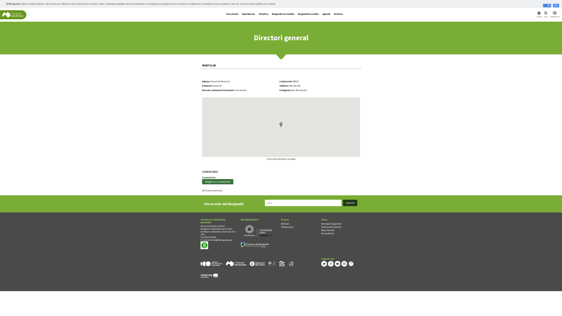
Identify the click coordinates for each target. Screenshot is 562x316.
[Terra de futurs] (236, 263)
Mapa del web (327, 230)
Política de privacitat (331, 227)
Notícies (285, 223)
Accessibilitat (327, 233)
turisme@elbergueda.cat (220, 240)
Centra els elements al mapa (281, 158)
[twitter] (324, 263)
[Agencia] (211, 263)
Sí (548, 5)
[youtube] (337, 263)
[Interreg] (209, 275)
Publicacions (287, 227)
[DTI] (255, 245)
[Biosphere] (258, 230)
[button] (281, 124)
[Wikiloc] (351, 263)
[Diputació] (257, 263)
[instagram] (344, 263)
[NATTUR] (291, 263)
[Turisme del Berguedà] (13, 14)
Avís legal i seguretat (331, 223)
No (556, 5)
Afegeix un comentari (218, 181)
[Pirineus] (282, 263)
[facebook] (331, 263)
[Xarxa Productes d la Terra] (272, 263)
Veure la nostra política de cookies (257, 4)
